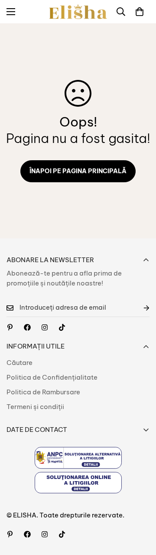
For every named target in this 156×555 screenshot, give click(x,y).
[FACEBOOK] (27, 327)
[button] (140, 12)
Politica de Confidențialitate (52, 377)
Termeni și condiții (35, 407)
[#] (9, 327)
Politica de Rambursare (43, 392)
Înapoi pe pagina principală (78, 171)
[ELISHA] (78, 11)
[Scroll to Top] (140, 509)
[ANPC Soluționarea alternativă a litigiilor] (78, 457)
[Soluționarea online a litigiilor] (78, 482)
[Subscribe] (140, 307)
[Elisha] (44, 327)
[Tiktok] (61, 327)
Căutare (19, 362)
